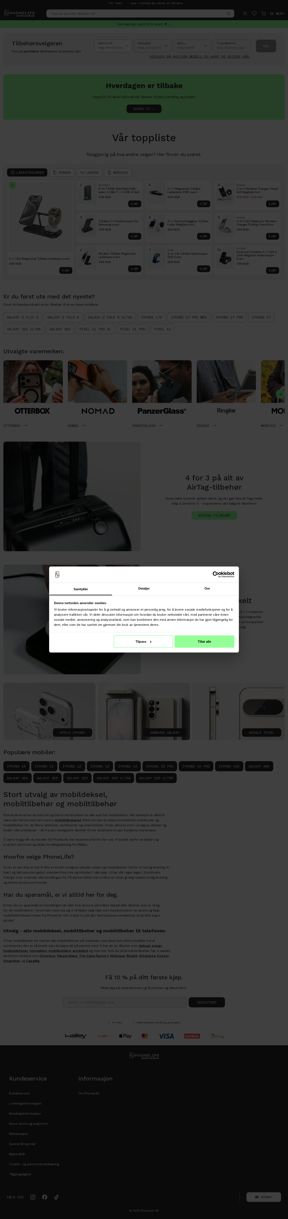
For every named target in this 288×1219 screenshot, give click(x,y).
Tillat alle (204, 641)
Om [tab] (207, 588)
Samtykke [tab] (81, 589)
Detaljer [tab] (144, 588)
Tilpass (141, 641)
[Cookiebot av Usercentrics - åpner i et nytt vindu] (215, 574)
